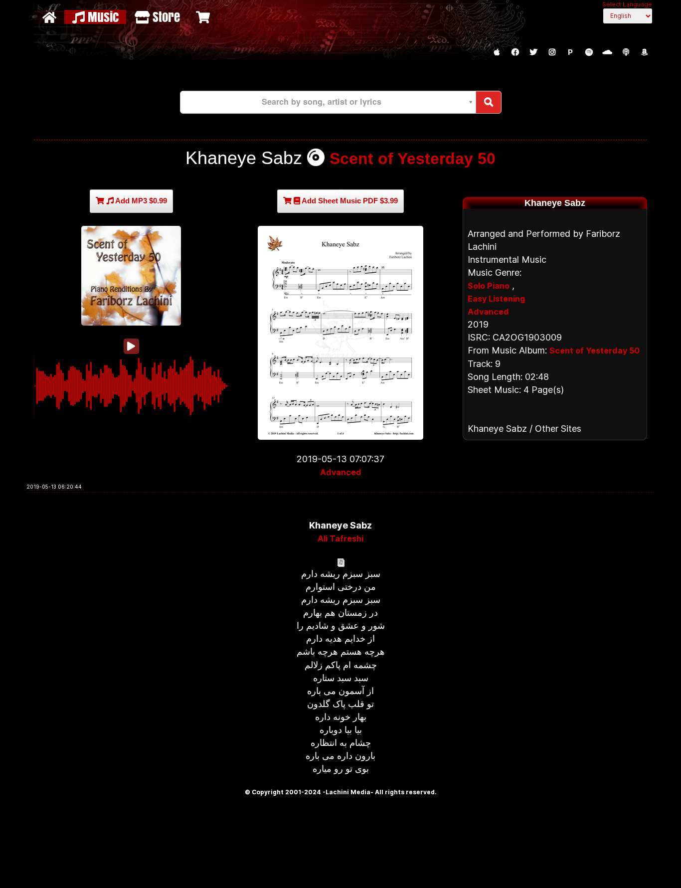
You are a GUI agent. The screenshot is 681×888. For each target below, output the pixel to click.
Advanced (340, 472)
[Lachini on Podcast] (625, 52)
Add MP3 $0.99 (140, 200)
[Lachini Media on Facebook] (515, 52)
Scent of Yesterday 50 (413, 159)
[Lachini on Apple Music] (496, 52)
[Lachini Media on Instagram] (551, 52)
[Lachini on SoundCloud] (607, 52)
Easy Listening (496, 299)
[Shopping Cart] (204, 17)
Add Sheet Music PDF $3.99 (349, 200)
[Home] (50, 17)
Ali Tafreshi (340, 538)
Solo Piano (489, 286)
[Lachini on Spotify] (588, 52)
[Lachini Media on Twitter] (533, 52)
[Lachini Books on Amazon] (644, 52)
